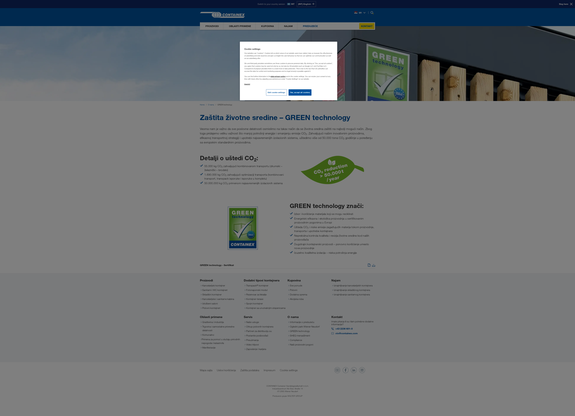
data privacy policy (278, 76)
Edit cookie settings (276, 92)
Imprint (247, 84)
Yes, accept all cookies (300, 92)
